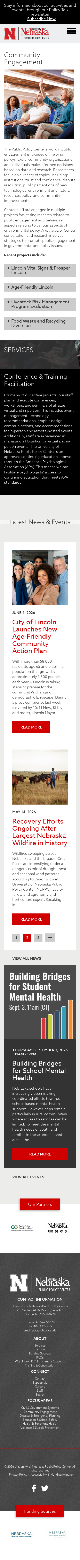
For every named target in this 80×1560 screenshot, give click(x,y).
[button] (39, 144)
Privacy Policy (18, 1474)
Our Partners (40, 1204)
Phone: (31, 1322)
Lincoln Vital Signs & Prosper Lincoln (40, 270)
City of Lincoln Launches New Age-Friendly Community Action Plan (34, 637)
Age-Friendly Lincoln (32, 287)
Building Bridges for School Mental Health (39, 1070)
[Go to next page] (50, 937)
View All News (26, 958)
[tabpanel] (40, 416)
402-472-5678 (45, 1322)
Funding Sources (40, 1511)
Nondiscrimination (62, 1474)
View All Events (28, 1177)
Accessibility (39, 1474)
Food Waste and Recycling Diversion (38, 323)
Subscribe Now (41, 19)
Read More (31, 727)
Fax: (30, 1326)
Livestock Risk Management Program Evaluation (40, 304)
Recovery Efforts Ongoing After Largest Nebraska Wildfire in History (39, 832)
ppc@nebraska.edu (44, 1330)
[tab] (40, 270)
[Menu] (71, 30)
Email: (28, 1330)
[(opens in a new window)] (22, 1229)
